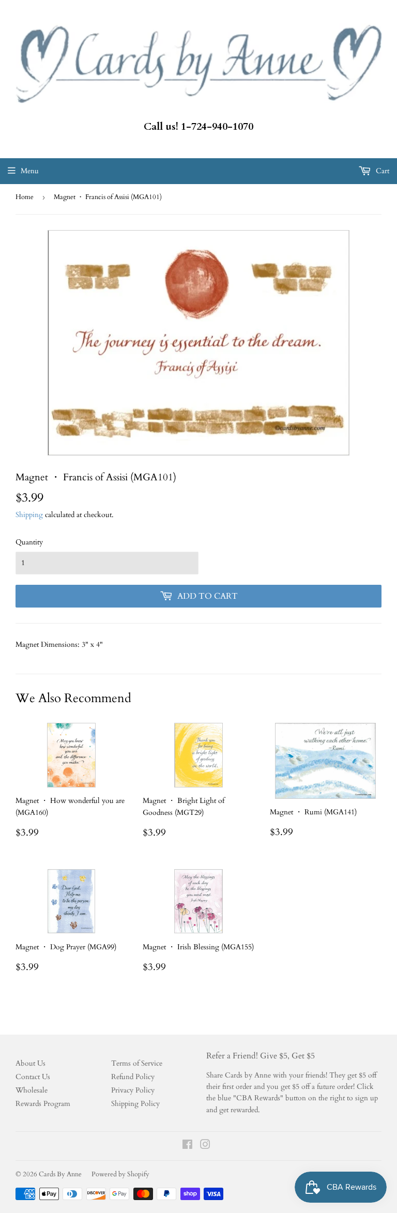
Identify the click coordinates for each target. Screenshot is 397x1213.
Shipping (29, 515)
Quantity (29, 542)
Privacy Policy (133, 1090)
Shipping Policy (135, 1104)
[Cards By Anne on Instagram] (205, 1146)
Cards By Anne (60, 1174)
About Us (30, 1063)
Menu (30, 171)
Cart (381, 171)
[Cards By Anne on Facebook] (187, 1146)
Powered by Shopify (120, 1174)
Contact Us (33, 1077)
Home (25, 197)
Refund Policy (133, 1077)
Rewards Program (43, 1104)
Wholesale (32, 1090)
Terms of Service (136, 1063)
